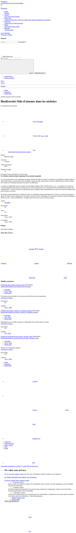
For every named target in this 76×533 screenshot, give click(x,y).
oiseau (24, 152)
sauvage (28, 152)
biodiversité (11, 152)
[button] (27, 56)
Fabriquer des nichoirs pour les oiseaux (19, 286)
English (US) (36, 438)
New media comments (34, 20)
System (34, 410)
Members (7, 28)
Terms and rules (9, 443)
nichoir (17, 152)
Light (67, 410)
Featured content (9, 20)
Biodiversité (7, 293)
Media (6, 25)
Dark (34, 424)
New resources (46, 20)
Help (5, 447)
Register (6, 13)
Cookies (34, 381)
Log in (3, 83)
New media (24, 20)
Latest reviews (8, 23)
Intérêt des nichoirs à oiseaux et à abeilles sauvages (23, 312)
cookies (16, 474)
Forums (6, 15)
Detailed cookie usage (18, 497)
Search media (15, 26)
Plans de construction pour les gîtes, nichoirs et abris (23, 338)
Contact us (7, 442)
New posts (7, 16)
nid (21, 152)
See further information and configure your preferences (20, 477)
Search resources (18, 23)
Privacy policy (8, 445)
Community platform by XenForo (19, 466)
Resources (7, 21)
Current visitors (8, 30)
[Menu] (1, 7)
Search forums (15, 16)
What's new (7, 18)
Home (6, 11)
